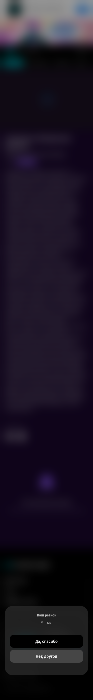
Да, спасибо (46, 641)
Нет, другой (46, 656)
